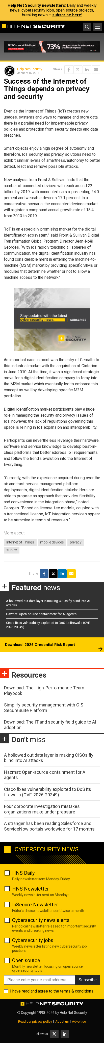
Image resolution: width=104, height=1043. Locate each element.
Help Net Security (29, 69)
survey (11, 550)
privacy (76, 542)
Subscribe (88, 980)
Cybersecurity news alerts (40, 920)
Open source (26, 960)
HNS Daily (23, 873)
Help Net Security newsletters (36, 5)
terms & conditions (76, 991)
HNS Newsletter (30, 889)
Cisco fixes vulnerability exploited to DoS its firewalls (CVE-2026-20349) (47, 792)
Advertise (79, 1021)
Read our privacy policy (35, 1021)
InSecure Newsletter (35, 905)
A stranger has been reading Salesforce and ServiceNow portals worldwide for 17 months (49, 826)
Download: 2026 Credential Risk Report (40, 644)
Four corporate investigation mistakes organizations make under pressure (42, 809)
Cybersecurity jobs (32, 940)
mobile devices (52, 542)
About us (62, 1021)
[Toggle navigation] (97, 27)
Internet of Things (20, 542)
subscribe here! (67, 15)
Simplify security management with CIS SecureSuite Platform (43, 707)
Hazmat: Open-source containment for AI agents (41, 614)
